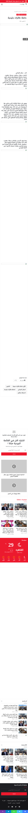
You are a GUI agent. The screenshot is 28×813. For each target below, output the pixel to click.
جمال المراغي (21, 389)
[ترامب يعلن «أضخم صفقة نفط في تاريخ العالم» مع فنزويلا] (23, 737)
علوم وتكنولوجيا (17, 11)
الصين (7, 386)
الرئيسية (24, 11)
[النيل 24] (22, 4)
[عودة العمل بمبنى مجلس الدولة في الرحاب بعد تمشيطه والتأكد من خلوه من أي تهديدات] (21, 506)
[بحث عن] (26, 5)
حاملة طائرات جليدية (9, 389)
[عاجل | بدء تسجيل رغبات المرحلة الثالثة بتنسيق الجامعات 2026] (21, 523)
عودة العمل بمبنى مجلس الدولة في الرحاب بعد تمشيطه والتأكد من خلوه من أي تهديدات (21, 514)
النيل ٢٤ (3, 801)
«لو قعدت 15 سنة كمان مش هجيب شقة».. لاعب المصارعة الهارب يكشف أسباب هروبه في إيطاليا (7, 530)
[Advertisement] (14, 56)
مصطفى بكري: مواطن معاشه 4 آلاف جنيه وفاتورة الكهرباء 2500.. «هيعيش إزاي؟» (8, 514)
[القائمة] (2, 5)
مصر (17, 14)
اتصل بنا (9, 803)
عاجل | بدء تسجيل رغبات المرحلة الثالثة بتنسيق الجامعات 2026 (21, 529)
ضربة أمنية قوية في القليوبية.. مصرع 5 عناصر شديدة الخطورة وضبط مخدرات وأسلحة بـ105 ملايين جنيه (9, 708)
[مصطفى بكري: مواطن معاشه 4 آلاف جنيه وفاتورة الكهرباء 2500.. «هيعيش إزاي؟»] (7, 506)
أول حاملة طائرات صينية (19, 386)
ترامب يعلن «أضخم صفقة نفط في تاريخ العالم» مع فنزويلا (9, 736)
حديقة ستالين (21, 393)
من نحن (13, 803)
